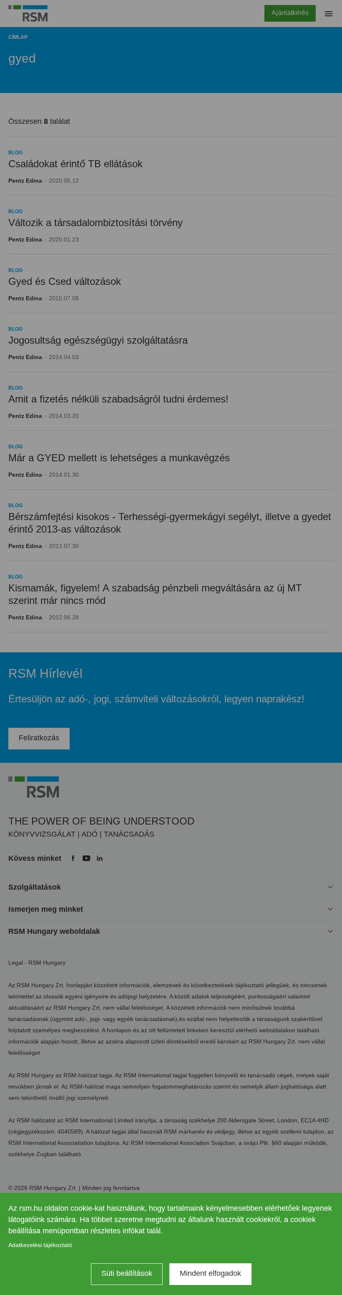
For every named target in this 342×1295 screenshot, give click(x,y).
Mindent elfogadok (210, 1273)
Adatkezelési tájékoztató (40, 1245)
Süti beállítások (126, 1273)
